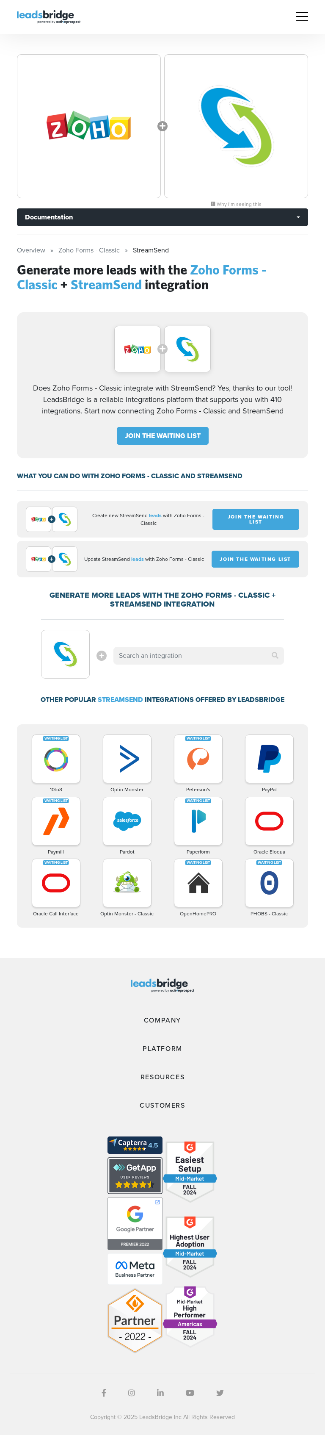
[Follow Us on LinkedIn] (160, 1393)
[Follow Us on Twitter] (220, 1393)
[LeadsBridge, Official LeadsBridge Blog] (48, 16)
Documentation (49, 217)
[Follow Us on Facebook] (104, 1393)
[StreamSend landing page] (236, 126)
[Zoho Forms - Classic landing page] (89, 126)
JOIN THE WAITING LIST (163, 436)
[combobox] (198, 656)
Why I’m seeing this (238, 204)
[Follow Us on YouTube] (190, 1393)
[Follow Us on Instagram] (131, 1393)
